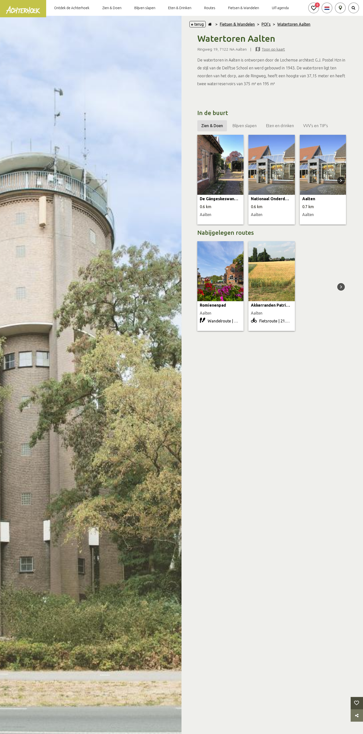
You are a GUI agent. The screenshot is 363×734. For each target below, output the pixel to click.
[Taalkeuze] (327, 7)
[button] (313, 7)
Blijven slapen (144, 8)
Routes (209, 8)
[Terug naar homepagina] (210, 24)
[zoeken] (353, 7)
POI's (266, 24)
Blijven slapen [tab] (244, 125)
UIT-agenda (280, 8)
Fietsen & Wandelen (243, 8)
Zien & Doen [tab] (212, 125)
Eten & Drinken (179, 8)
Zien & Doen (111, 8)
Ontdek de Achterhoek (71, 8)
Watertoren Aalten (293, 24)
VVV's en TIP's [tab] (315, 125)
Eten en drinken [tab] (280, 125)
